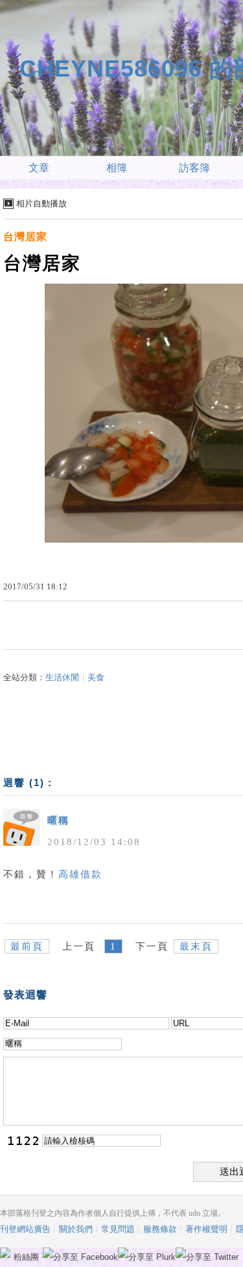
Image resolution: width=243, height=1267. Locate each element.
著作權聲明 (206, 1229)
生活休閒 (62, 677)
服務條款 (160, 1229)
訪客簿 (194, 167)
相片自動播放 (41, 203)
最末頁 (196, 946)
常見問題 (118, 1229)
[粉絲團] (5, 1253)
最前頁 (26, 946)
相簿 (116, 167)
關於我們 (76, 1229)
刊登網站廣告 (25, 1229)
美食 (95, 677)
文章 (39, 167)
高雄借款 (80, 874)
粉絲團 (26, 1257)
